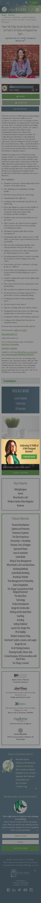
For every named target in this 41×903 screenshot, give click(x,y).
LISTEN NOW (29, 457)
